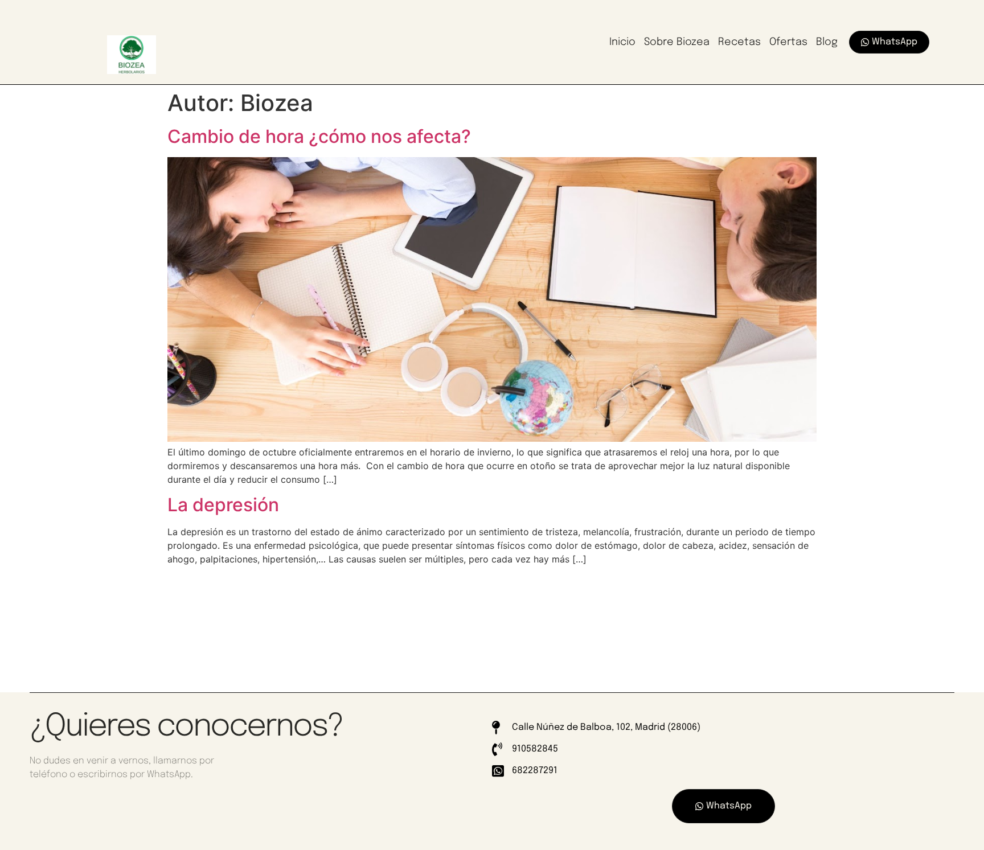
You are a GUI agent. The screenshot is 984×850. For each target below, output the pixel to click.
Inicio (622, 42)
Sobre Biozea (677, 42)
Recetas (739, 42)
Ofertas (788, 42)
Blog (827, 42)
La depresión (223, 505)
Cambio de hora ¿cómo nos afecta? (319, 136)
